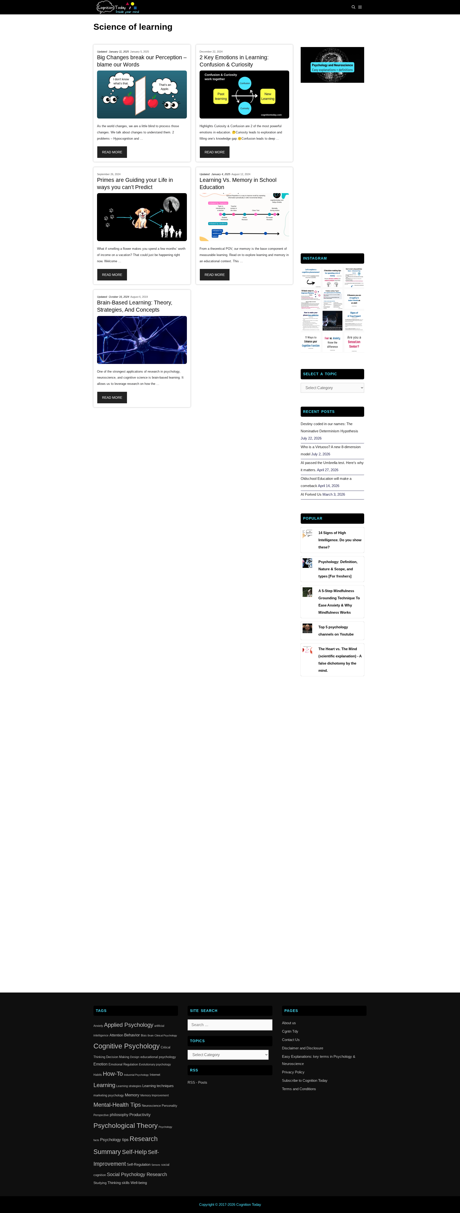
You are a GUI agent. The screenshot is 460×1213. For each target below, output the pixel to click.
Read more (112, 152)
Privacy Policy (293, 1072)
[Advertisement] (332, 167)
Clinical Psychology (166, 1035)
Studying (100, 1183)
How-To (113, 1073)
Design (134, 1057)
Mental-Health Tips (117, 1105)
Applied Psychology (128, 1025)
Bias (144, 1035)
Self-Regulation (138, 1164)
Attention (116, 1035)
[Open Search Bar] (353, 7)
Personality (169, 1105)
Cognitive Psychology (126, 1046)
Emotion (100, 1064)
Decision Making (117, 1057)
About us (289, 1023)
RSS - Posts (197, 1082)
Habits (97, 1074)
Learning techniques (158, 1086)
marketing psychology (108, 1095)
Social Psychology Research (137, 1174)
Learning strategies (128, 1086)
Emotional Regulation (123, 1064)
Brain (151, 1035)
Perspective (101, 1115)
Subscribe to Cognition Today (305, 1080)
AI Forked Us (311, 494)
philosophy (119, 1114)
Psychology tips (114, 1139)
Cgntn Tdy (290, 1031)
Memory (132, 1095)
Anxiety (98, 1026)
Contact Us (291, 1040)
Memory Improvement (154, 1095)
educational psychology (158, 1057)
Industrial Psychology (136, 1074)
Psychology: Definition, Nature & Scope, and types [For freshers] (337, 569)
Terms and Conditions (299, 1089)
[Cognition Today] (119, 7)
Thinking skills (119, 1183)
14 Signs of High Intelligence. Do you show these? (340, 540)
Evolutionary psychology (155, 1064)
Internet (155, 1074)
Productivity (140, 1114)
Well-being (139, 1183)
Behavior (132, 1035)
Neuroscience (151, 1105)
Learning (104, 1085)
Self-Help (134, 1151)
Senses (155, 1164)
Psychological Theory (125, 1125)
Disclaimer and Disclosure (302, 1048)
